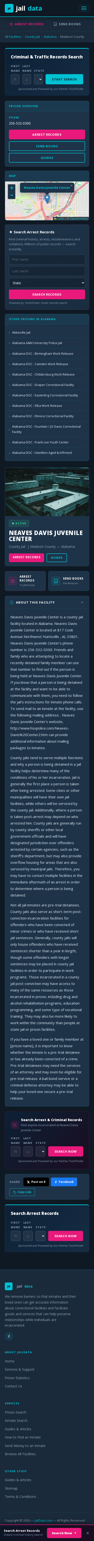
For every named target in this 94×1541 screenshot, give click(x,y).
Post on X (38, 1182)
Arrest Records (29, 24)
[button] (47, 199)
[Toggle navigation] (84, 8)
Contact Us (13, 1386)
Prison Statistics (17, 1378)
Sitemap (11, 1488)
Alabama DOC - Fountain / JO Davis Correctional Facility (46, 429)
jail (25, 8)
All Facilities (13, 36)
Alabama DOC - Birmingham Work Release (42, 353)
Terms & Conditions (20, 1496)
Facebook (66, 1182)
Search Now (65, 1151)
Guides (57, 558)
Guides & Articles (18, 1429)
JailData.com (43, 1520)
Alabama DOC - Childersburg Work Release (43, 374)
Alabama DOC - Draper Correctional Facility (43, 385)
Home (9, 1361)
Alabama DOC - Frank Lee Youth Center (40, 442)
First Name (15, 68)
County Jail (32, 36)
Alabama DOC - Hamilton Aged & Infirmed (42, 452)
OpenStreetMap (79, 218)
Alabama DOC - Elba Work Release (37, 405)
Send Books (70, 24)
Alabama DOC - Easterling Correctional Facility (45, 395)
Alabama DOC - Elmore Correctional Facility (43, 416)
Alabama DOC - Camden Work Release (40, 364)
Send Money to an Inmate (25, 1445)
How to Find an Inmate (23, 1437)
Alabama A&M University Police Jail (37, 343)
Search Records (47, 294)
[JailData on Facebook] (9, 1336)
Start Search (64, 79)
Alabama (50, 36)
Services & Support (19, 1369)
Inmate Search (16, 1420)
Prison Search (15, 1412)
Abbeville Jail (21, 332)
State (38, 70)
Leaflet (60, 218)
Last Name (26, 68)
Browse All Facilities (20, 1454)
